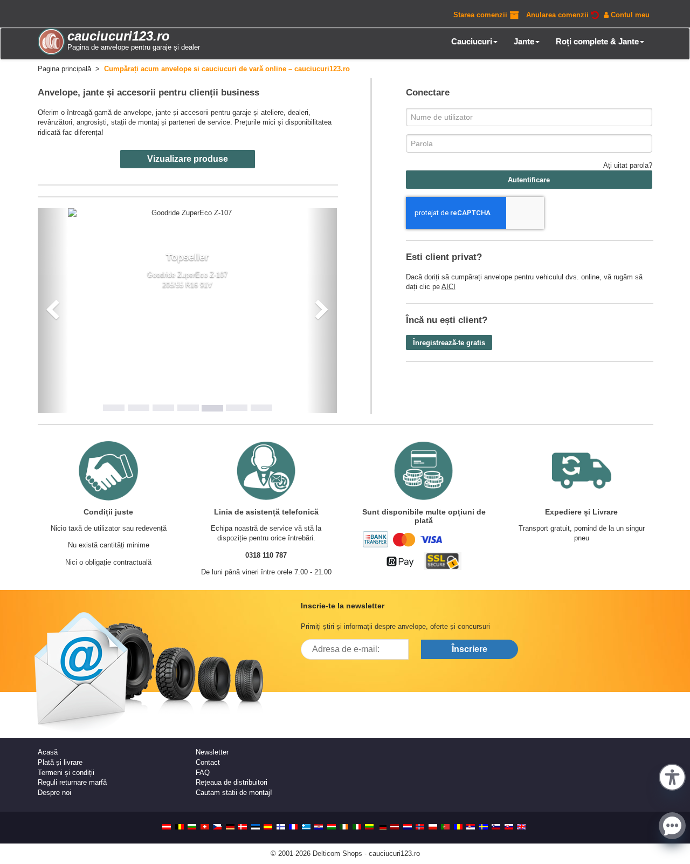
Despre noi (54, 792)
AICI (448, 287)
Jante (524, 41)
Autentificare (529, 180)
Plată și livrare (60, 762)
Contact (208, 762)
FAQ (203, 773)
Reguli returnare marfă (72, 782)
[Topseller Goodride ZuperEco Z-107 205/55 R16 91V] (187, 213)
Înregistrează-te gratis (449, 343)
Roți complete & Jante (597, 41)
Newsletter (212, 752)
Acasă (48, 752)
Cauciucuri (471, 41)
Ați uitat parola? (627, 165)
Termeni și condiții (66, 773)
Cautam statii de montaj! (234, 792)
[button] (672, 776)
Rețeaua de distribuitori (231, 782)
